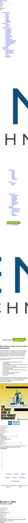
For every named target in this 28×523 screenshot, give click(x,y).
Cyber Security (15, 210)
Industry (11, 207)
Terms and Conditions (5, 447)
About (4, 451)
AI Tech (14, 214)
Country (2, 441)
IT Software (14, 198)
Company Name (4, 512)
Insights (10, 182)
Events (13, 171)
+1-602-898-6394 (14, 224)
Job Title (2, 514)
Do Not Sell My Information (9, 464)
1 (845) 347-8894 (4, 505)
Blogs (13, 172)
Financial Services (16, 211)
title (1, 433)
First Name (2, 426)
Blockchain (14, 199)
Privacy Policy (6, 465)
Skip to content (3, 0)
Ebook (13, 173)
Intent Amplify (14, 487)
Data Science (15, 201)
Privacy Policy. (17, 447)
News (13, 184)
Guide (13, 175)
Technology (11, 194)
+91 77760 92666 (4, 506)
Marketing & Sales (16, 208)
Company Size (3, 437)
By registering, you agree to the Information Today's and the (12, 446)
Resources (11, 170)
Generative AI (15, 203)
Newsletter (11, 206)
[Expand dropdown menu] (14, 170)
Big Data (14, 204)
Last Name (2, 427)
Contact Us (5, 467)
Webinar (14, 177)
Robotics (14, 200)
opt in (1, 444)
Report (13, 176)
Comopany (2, 432)
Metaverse (14, 196)
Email (1, 429)
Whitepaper (14, 179)
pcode (1, 440)
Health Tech (14, 215)
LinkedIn (7, 469)
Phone (1, 515)
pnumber (2, 430)
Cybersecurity (15, 195)
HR (12, 212)
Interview (14, 183)
